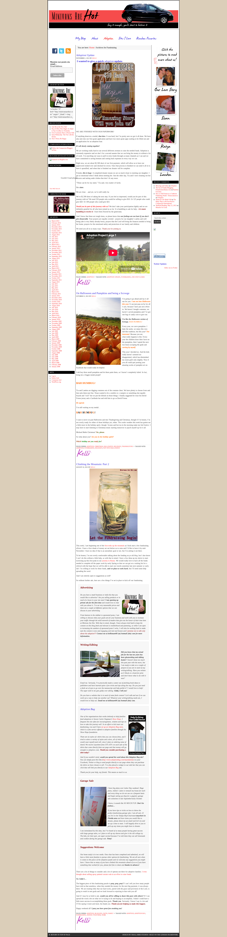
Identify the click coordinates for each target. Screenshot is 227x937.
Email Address (56, 66)
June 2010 (55, 309)
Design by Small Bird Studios (135, 935)
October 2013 (56, 231)
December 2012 (56, 250)
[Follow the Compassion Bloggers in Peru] (61, 150)
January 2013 (56, 248)
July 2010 (55, 307)
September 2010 (57, 304)
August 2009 (56, 329)
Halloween (108, 446)
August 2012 (56, 258)
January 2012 (56, 272)
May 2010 (55, 311)
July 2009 (55, 331)
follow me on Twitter (170, 268)
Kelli (94, 58)
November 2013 (57, 229)
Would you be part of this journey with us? (92, 206)
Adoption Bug (87, 709)
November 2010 (57, 300)
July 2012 (55, 260)
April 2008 (55, 361)
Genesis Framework (169, 935)
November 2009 (57, 323)
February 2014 (56, 223)
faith (105, 913)
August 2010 (56, 306)
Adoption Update (85, 55)
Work (104, 915)
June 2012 (55, 262)
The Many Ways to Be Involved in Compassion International (166, 201)
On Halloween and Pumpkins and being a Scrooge (102, 293)
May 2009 (55, 335)
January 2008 (56, 367)
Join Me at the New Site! (59, 127)
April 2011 (55, 290)
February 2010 (56, 317)
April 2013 (55, 243)
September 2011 (57, 280)
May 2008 (55, 359)
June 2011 (55, 286)
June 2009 (55, 333)
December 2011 (56, 274)
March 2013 (55, 245)
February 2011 (56, 294)
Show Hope (116, 719)
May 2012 (55, 264)
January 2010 (56, 319)
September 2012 (57, 256)
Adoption (90, 277)
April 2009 (55, 337)
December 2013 (56, 227)
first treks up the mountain (114, 546)
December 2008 (56, 345)
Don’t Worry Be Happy (59, 139)
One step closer (138, 277)
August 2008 (56, 353)
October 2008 (56, 349)
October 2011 (56, 278)
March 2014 (55, 221)
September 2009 (57, 327)
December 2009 (56, 321)
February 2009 (56, 341)
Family (110, 913)
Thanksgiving (127, 446)
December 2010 (56, 298)
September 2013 (57, 233)
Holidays (117, 446)
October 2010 (56, 302)
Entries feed (55, 378)
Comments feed (56, 380)
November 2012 (57, 252)
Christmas (99, 446)
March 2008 (55, 363)
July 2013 (55, 237)
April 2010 (55, 313)
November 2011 (57, 276)
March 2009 (55, 339)
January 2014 (56, 225)
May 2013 (55, 241)
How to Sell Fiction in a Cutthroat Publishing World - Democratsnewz (167, 195)
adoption (109, 61)
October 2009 (56, 325)
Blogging (98, 913)
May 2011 (55, 288)
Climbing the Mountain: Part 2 (92, 464)
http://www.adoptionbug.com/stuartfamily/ (118, 760)
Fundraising (126, 277)
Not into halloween (111, 448)
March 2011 (55, 292)
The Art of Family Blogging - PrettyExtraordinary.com (165, 189)
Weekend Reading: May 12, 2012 (166, 205)
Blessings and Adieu (162, 186)
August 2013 (56, 235)
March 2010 (55, 315)
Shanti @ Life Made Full (163, 199)
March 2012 (55, 268)
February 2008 (56, 365)
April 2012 (55, 266)
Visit (55, 188)
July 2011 (55, 284)
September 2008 (57, 351)
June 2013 (55, 239)
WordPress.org (56, 382)
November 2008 (57, 347)
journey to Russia (108, 561)
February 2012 (56, 270)
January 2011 (56, 296)
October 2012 (56, 254)
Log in (54, 376)
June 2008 (55, 357)
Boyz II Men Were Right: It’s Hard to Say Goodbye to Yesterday (62, 130)
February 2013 (56, 246)
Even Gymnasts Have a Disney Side (63, 133)
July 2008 (55, 355)
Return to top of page (60, 935)
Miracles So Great (161, 207)
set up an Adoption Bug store (112, 727)
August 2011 (56, 282)
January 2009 (56, 343)
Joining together (94, 915)
